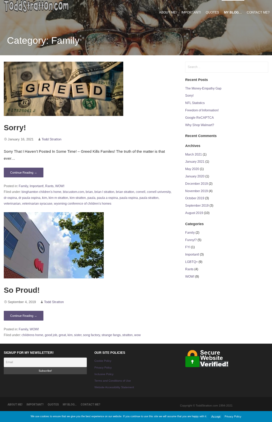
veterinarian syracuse (37, 203)
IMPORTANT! (191, 12)
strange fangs (111, 335)
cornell (140, 191)
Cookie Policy (102, 360)
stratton (127, 335)
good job (51, 335)
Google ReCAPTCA (199, 117)
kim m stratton (58, 197)
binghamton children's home (41, 191)
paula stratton (149, 197)
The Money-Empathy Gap (203, 88)
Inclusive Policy (103, 374)
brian (89, 191)
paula (91, 197)
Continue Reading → (23, 172)
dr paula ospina (29, 197)
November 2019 (196, 191)
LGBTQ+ (191, 262)
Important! (37, 186)
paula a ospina (107, 197)
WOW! (59, 186)
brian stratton (125, 191)
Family (23, 186)
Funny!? (191, 240)
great (62, 335)
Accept (215, 416)
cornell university (159, 191)
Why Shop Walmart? (199, 125)
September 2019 (197, 205)
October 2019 (194, 198)
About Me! (168, 12)
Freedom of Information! (202, 110)
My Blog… (233, 12)
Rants (49, 186)
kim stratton (78, 197)
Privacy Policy (103, 367)
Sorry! (15, 127)
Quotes (212, 12)
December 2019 (196, 183)
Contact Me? (258, 12)
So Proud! (22, 290)
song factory (91, 335)
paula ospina (128, 197)
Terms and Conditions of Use (112, 380)
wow (137, 335)
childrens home (32, 335)
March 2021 (193, 154)
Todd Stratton (51, 139)
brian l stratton (104, 191)
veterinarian (12, 203)
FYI (187, 247)
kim (44, 197)
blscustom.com (73, 191)
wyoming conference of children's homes (82, 203)
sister (77, 335)
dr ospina (10, 197)
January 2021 (194, 161)
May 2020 (192, 169)
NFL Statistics (195, 103)
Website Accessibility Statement (114, 387)
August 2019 (194, 213)
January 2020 (194, 176)
